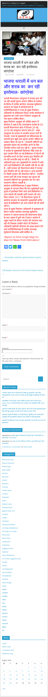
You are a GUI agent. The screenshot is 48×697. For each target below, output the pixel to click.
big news (5, 477)
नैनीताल (4, 610)
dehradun (5, 497)
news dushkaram (8, 555)
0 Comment (30, 75)
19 (10, 679)
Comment (6, 293)
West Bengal (6, 583)
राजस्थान (4, 617)
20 (17, 679)
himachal (5, 521)
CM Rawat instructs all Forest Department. (22, 272)
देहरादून (4, 606)
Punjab (4, 562)
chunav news (6, 490)
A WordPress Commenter (11, 447)
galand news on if (8, 511)
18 (4, 679)
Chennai (5, 487)
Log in (4, 643)
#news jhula (6, 466)
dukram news (7, 504)
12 (10, 675)
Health (4, 518)
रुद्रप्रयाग (5, 624)
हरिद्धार (4, 627)
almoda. (5, 473)
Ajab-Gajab (6, 470)
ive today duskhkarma (10, 528)
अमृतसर (4, 589)
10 (42, 671)
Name (5, 325)
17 (42, 675)
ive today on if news (9, 531)
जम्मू (3, 603)
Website (5, 348)
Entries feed (6, 647)
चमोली (4, 600)
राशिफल (4, 620)
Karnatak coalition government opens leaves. (21, 259)
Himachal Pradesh (8, 524)
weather (5, 579)
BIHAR (4, 480)
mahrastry (5, 545)
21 (23, 679)
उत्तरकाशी (4, 593)
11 (4, 675)
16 (35, 675)
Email (4, 337)
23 (35, 679)
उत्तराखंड (4, 596)
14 (23, 675)
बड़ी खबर (4, 613)
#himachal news (8, 460)
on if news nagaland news (11, 559)
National (5, 552)
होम (3, 630)
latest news (6, 538)
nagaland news (7, 548)
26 (10, 683)
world (4, 586)
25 (4, 683)
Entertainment (7, 507)
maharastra (6, 542)
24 (42, 679)
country (5, 494)
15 (29, 675)
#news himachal (8, 463)
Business (5, 483)
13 (17, 675)
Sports (4, 565)
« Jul (3, 689)
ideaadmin (20, 75)
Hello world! (27, 447)
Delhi (4, 501)
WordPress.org (7, 653)
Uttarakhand (9, 58)
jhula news (6, 535)
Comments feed (8, 650)
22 (29, 679)
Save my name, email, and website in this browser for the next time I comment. (22, 359)
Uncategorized (7, 569)
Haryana (5, 514)
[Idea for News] (25, 10)
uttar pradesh (7, 572)
